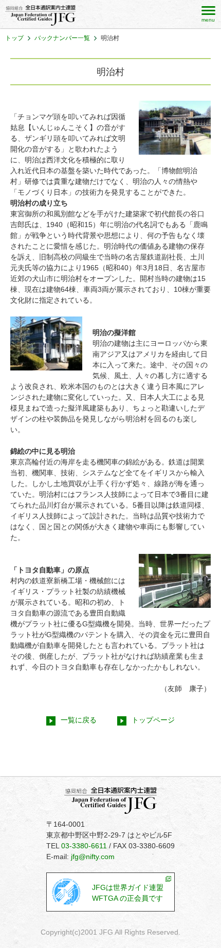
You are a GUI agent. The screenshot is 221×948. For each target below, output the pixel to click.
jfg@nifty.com (93, 856)
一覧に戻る (79, 720)
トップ (14, 38)
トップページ (153, 720)
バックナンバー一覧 (62, 38)
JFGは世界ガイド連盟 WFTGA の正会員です (127, 892)
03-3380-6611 (84, 846)
